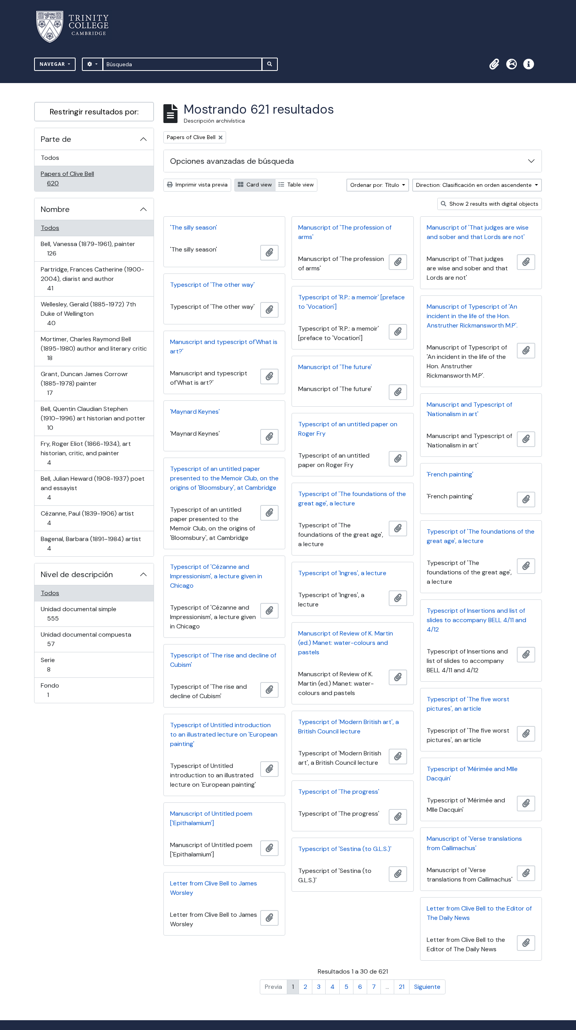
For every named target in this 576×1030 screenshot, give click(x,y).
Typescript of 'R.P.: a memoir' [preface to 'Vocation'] (351, 302)
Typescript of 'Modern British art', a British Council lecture (348, 726)
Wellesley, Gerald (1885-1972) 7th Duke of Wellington (88, 313)
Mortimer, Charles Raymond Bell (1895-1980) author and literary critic (93, 348)
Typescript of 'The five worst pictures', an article (468, 704)
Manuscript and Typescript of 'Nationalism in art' (469, 409)
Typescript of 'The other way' (212, 285)
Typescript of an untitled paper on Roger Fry (347, 429)
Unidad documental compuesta (85, 639)
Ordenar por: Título (375, 184)
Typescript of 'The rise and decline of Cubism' (223, 660)
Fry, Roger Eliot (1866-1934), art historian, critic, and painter (85, 453)
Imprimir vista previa (201, 184)
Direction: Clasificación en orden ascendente (474, 184)
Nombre (55, 209)
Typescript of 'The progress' (338, 791)
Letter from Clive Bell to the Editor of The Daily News (479, 913)
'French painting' (450, 474)
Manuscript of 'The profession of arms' (344, 232)
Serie (59, 664)
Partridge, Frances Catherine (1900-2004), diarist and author (92, 278)
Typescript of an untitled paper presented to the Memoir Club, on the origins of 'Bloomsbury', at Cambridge (224, 478)
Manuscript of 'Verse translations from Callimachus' (474, 843)
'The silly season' (193, 227)
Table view (300, 184)
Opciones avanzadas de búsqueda (232, 161)
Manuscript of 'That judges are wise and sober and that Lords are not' (478, 232)
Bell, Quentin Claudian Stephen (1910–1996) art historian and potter (92, 418)
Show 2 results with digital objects (493, 203)
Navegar (53, 64)
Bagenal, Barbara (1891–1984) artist (90, 543)
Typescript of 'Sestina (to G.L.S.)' (344, 849)
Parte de (56, 139)
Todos (50, 158)
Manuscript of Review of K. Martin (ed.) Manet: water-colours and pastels (345, 642)
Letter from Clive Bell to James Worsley (213, 888)
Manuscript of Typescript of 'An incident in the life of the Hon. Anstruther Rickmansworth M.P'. (472, 315)
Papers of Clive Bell (67, 178)
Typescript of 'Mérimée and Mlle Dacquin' (472, 773)
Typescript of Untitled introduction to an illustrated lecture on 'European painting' (223, 734)
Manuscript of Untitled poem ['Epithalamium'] (211, 818)
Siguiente (427, 987)
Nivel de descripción (77, 574)
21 (401, 987)
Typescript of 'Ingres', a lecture (342, 573)
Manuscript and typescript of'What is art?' (223, 346)
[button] (494, 64)
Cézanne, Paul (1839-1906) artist (87, 518)
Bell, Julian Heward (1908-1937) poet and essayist (92, 487)
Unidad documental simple (78, 614)
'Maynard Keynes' (195, 411)
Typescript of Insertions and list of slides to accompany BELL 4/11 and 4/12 (476, 620)
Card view (258, 184)
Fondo (59, 690)
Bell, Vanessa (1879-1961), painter (87, 248)
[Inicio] (77, 27)
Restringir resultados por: (94, 112)
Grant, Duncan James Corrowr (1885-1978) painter (84, 383)
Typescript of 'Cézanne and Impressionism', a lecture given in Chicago (216, 576)
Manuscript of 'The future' (335, 367)
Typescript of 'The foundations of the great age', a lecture (352, 498)
